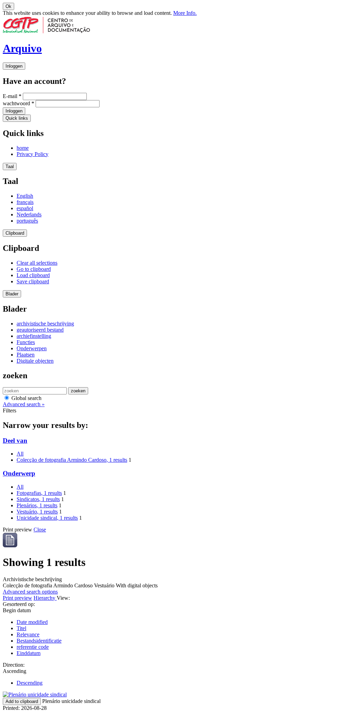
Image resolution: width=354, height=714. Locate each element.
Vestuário (37, 512)
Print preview (17, 598)
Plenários (37, 505)
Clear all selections (37, 263)
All (20, 454)
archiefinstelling (34, 336)
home (23, 148)
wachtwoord (18, 103)
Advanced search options (30, 592)
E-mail (12, 96)
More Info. (185, 13)
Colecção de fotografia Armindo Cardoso (72, 460)
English (25, 196)
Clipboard (15, 233)
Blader (12, 293)
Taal (10, 166)
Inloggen (14, 66)
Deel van (15, 440)
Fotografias (39, 493)
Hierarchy (45, 598)
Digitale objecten (35, 361)
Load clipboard (33, 275)
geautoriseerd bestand (40, 330)
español (25, 208)
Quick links (17, 118)
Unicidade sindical (47, 518)
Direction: (14, 665)
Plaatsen (26, 355)
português (27, 221)
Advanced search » (24, 404)
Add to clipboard (22, 701)
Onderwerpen (32, 348)
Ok (8, 6)
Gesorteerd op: (19, 604)
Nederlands (29, 214)
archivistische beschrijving (45, 323)
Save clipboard (33, 281)
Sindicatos (38, 499)
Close (40, 529)
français (25, 202)
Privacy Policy (32, 154)
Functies (26, 342)
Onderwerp (19, 473)
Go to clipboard (34, 269)
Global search (25, 398)
